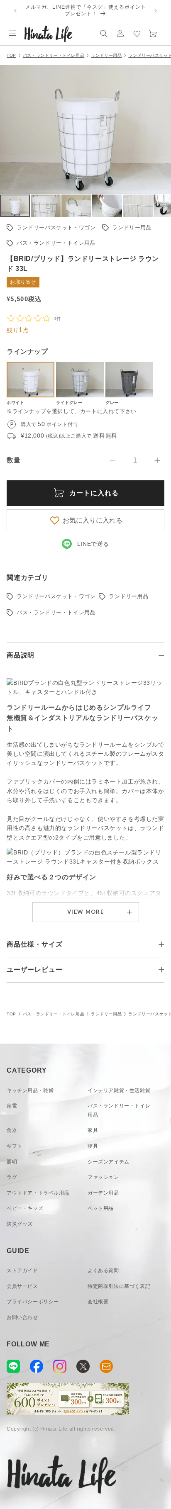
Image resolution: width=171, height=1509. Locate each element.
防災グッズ (20, 1224)
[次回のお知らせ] (156, 11)
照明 (12, 1162)
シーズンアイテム (108, 1162)
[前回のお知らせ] (15, 11)
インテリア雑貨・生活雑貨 (119, 1090)
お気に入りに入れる (92, 520)
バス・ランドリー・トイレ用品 (53, 55)
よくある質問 (103, 1270)
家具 (93, 1130)
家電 (12, 1106)
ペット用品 (101, 1208)
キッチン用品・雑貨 (30, 1090)
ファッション (103, 1177)
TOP (11, 55)
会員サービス (22, 1286)
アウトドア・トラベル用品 (38, 1193)
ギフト (14, 1146)
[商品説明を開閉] (161, 655)
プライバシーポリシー (33, 1302)
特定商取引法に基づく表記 (119, 1286)
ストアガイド (22, 1270)
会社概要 (98, 1302)
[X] (83, 1366)
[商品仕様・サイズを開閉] (161, 944)
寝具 (93, 1146)
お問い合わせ (22, 1317)
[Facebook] (36, 1366)
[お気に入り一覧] (137, 33)
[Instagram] (59, 1366)
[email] (106, 1366)
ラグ (12, 1177)
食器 (12, 1130)
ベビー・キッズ (25, 1208)
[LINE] (13, 1366)
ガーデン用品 (103, 1193)
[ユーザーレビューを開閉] (161, 970)
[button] (12, 33)
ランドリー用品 (106, 55)
